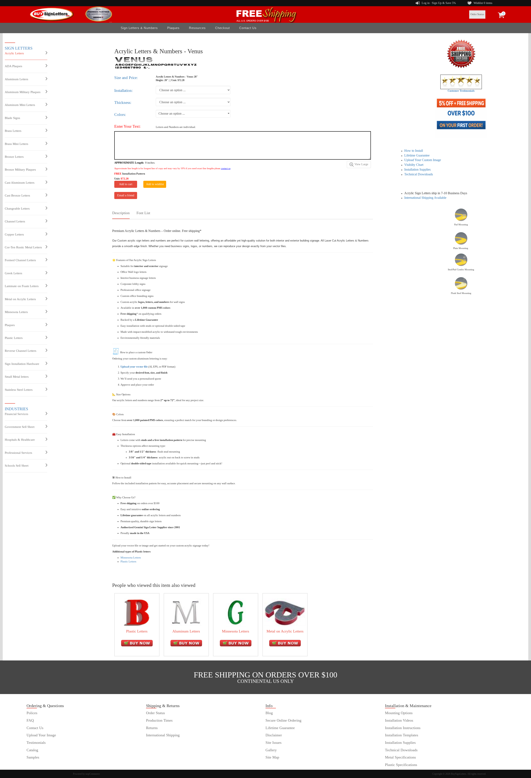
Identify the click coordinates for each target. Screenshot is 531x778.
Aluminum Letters (16, 79)
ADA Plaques (13, 66)
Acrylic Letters (14, 53)
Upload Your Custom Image (422, 160)
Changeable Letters (17, 208)
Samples (33, 757)
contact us (225, 168)
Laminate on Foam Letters (22, 286)
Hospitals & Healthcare (20, 439)
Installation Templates (401, 735)
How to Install (413, 150)
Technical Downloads (418, 174)
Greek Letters (13, 273)
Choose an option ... (171, 113)
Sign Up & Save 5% (444, 3)
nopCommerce (92, 773)
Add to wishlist (155, 184)
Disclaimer (274, 735)
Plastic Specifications (401, 765)
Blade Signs (12, 118)
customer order (38, 765)
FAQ (30, 720)
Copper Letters (14, 234)
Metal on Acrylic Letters (20, 299)
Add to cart (125, 184)
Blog (269, 713)
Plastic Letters (14, 338)
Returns (152, 728)
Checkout (222, 28)
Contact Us (248, 28)
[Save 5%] (461, 117)
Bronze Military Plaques (20, 169)
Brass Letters (13, 130)
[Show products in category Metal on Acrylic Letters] (285, 612)
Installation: (123, 90)
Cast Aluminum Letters (19, 182)
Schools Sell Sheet (16, 465)
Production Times (159, 720)
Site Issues (273, 742)
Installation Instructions (402, 728)
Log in (426, 3)
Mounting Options (399, 713)
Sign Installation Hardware (22, 363)
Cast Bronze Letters (17, 195)
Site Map (272, 757)
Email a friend (125, 195)
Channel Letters (15, 221)
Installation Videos (399, 720)
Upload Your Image (41, 735)
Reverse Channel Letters (20, 350)
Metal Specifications (400, 757)
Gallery (271, 750)
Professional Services (18, 452)
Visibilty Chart (413, 164)
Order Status (477, 14)
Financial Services (16, 414)
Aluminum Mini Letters (20, 105)
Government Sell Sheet (19, 426)
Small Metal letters (17, 376)
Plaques (10, 325)
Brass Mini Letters (16, 144)
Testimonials (36, 742)
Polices (32, 713)
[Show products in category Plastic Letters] (137, 612)
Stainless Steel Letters (19, 389)
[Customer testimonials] (461, 81)
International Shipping (163, 735)
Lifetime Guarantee (417, 155)
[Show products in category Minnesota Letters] (236, 612)
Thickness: (122, 102)
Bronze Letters (14, 156)
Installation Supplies (417, 169)
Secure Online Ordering (283, 720)
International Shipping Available (425, 197)
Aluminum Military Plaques (22, 92)
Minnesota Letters (16, 312)
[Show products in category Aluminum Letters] (186, 612)
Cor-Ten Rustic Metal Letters (23, 247)
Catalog (32, 750)
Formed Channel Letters (20, 260)
